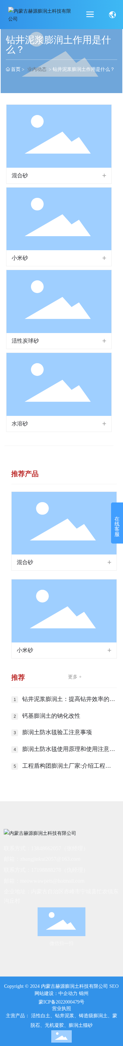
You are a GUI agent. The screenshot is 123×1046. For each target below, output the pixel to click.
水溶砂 (20, 423)
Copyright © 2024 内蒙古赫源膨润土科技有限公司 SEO (61, 986)
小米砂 (20, 258)
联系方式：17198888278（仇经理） (46, 870)
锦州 (83, 993)
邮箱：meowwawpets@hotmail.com (44, 881)
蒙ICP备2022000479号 (61, 1002)
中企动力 (68, 993)
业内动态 (36, 69)
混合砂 (20, 175)
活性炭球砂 (25, 341)
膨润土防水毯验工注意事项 (57, 732)
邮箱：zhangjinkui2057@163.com (42, 859)
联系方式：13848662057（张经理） (46, 848)
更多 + (75, 676)
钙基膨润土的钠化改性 (51, 716)
